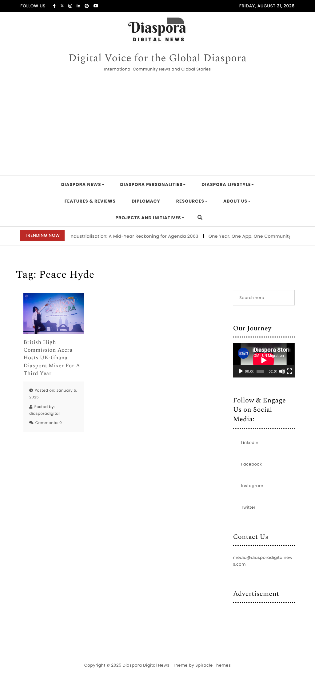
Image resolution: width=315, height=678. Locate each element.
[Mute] (282, 371)
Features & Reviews (90, 201)
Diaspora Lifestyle (226, 184)
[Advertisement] (157, 125)
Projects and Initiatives (148, 218)
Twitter (248, 507)
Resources (190, 201)
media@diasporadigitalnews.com (262, 561)
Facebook (251, 464)
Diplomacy (146, 201)
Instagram (252, 486)
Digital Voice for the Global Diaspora (157, 58)
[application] (263, 360)
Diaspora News (81, 184)
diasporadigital (44, 413)
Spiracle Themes (213, 665)
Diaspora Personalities (151, 184)
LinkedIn (249, 443)
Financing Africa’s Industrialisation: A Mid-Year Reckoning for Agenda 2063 (109, 236)
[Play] (241, 371)
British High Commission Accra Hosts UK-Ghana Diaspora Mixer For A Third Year (51, 358)
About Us (235, 201)
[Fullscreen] (289, 371)
